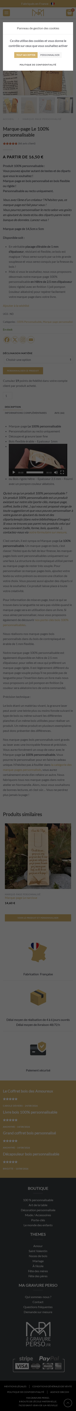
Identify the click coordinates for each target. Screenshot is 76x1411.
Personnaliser (50, 55)
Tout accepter (25, 55)
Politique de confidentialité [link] (38, 65)
